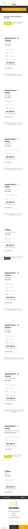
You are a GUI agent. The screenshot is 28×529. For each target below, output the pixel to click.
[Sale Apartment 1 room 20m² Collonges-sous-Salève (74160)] (14, 416)
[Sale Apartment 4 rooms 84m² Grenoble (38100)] (14, 263)
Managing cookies (14, 517)
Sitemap (14, 515)
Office (8, 230)
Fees (14, 513)
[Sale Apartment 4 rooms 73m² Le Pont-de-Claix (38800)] (14, 364)
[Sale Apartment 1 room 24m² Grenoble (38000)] (14, 129)
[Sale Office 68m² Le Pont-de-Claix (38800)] (14, 220)
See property (8, 68)
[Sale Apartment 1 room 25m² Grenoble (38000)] (14, 81)
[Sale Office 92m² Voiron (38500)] (14, 462)
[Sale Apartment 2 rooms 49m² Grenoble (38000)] (14, 315)
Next (23, 497)
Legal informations (14, 511)
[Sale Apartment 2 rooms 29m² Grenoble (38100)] (14, 28)
